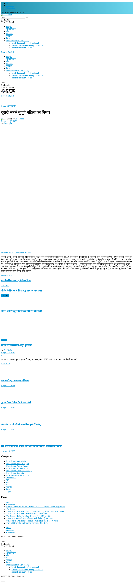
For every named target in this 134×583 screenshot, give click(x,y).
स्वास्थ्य (9, 36)
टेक (7, 482)
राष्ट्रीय (9, 26)
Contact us (10, 8)
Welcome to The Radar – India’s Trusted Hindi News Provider (32, 521)
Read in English (7, 52)
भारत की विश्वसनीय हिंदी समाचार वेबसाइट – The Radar (27, 523)
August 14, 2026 (8, 451)
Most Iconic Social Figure (17, 468)
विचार (8, 38)
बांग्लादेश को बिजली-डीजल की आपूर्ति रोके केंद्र (21, 424)
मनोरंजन (9, 34)
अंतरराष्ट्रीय (11, 29)
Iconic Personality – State (22, 48)
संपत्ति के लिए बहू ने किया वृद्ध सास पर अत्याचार (21, 311)
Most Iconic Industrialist (16, 461)
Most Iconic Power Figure (17, 466)
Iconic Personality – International (25, 43)
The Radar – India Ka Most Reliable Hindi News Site (28, 516)
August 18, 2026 (8, 352)
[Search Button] (27, 17)
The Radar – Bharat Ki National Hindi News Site (26, 514)
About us (10, 5)
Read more (5, 364)
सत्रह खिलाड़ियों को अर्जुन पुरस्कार (16, 345)
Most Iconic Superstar (15, 473)
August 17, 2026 (8, 386)
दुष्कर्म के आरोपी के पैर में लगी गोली (16, 402)
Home (8, 3)
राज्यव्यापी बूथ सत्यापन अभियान (15, 380)
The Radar (19, 119)
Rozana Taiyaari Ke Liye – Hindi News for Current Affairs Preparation (35, 507)
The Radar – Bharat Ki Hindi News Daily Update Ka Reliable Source (35, 511)
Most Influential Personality (17, 41)
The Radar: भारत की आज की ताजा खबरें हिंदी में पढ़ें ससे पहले (29, 518)
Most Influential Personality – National (27, 45)
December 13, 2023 (9, 121)
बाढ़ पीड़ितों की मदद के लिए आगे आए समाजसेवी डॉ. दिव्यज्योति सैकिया (31, 446)
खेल (7, 31)
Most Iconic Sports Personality (19, 471)
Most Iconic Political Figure (17, 463)
